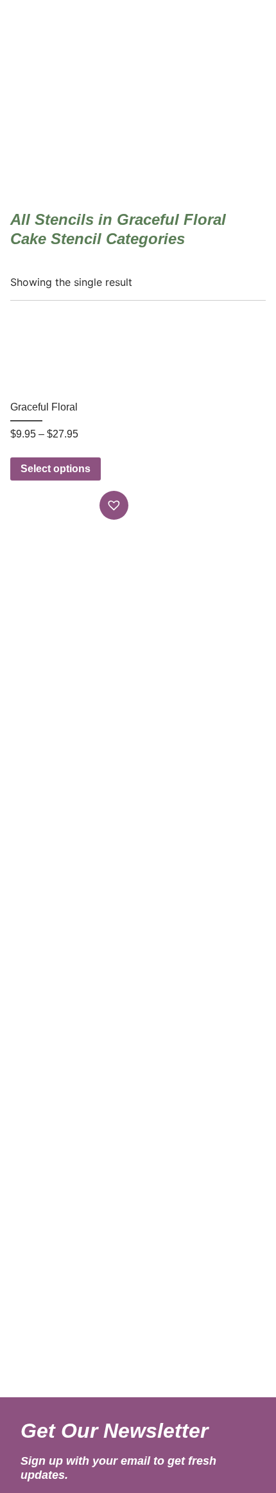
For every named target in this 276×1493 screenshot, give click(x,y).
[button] (115, 505)
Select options (56, 468)
